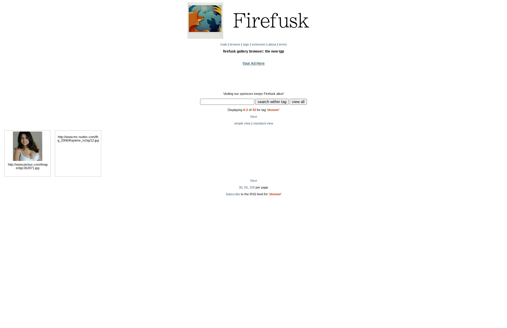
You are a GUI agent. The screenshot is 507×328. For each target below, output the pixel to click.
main (223, 44)
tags (246, 44)
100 (252, 187)
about (272, 44)
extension (259, 44)
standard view (263, 123)
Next (253, 116)
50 (246, 187)
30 (240, 187)
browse (235, 44)
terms (283, 44)
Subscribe (233, 194)
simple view (242, 123)
